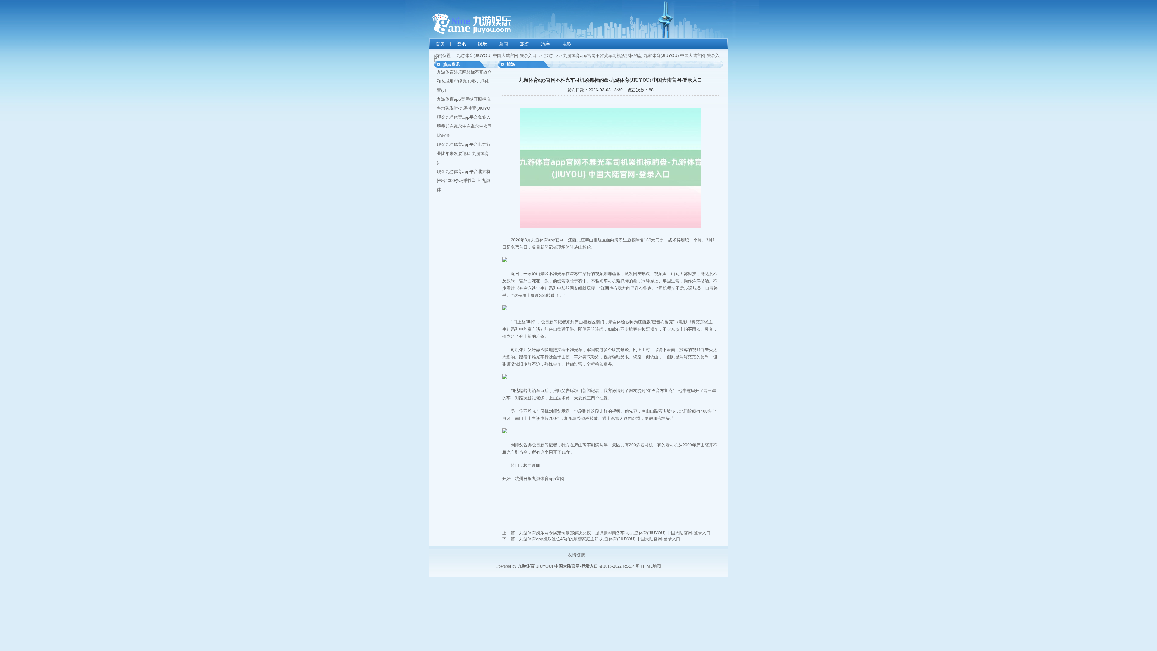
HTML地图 (651, 566)
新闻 (503, 43)
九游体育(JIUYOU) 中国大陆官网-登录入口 (496, 55)
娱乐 (482, 43)
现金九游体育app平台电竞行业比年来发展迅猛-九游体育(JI (464, 153)
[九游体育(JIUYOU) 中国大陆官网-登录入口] (471, 36)
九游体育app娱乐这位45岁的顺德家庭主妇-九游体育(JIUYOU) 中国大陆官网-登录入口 (599, 538)
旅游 (524, 43)
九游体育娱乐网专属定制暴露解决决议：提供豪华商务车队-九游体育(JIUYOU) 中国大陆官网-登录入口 (614, 532)
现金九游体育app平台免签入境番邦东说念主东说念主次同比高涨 (464, 126)
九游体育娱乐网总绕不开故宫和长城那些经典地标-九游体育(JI (464, 81)
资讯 (461, 43)
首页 (440, 43)
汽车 (545, 43)
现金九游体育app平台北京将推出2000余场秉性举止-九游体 (464, 180)
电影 (566, 43)
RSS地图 (631, 566)
